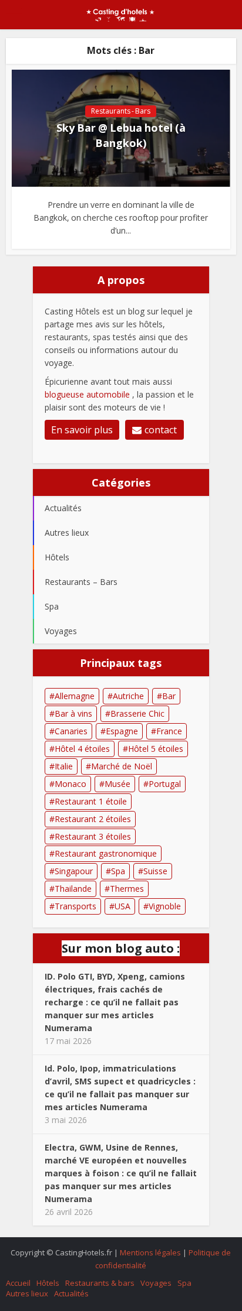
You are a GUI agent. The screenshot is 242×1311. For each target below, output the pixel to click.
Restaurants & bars (100, 1283)
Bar (169, 695)
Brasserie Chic (137, 713)
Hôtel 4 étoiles (82, 748)
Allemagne (75, 695)
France (169, 731)
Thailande (73, 888)
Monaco (70, 783)
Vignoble (165, 906)
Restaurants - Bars (120, 111)
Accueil (18, 1283)
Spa (118, 871)
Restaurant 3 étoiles (93, 836)
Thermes (127, 888)
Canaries (71, 731)
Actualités (71, 1293)
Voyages (156, 1283)
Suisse (155, 871)
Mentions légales (150, 1252)
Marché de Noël (121, 766)
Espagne (122, 731)
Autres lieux (27, 1293)
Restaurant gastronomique (106, 853)
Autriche (128, 695)
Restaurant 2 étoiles (93, 818)
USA (122, 906)
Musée (117, 783)
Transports (75, 906)
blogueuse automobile (88, 394)
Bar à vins (73, 713)
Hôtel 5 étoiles (155, 748)
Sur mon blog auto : (121, 948)
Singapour (74, 871)
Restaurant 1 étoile (91, 801)
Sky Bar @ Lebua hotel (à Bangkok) (121, 135)
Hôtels (47, 1283)
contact (160, 429)
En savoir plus (82, 429)
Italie (64, 766)
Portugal (165, 783)
